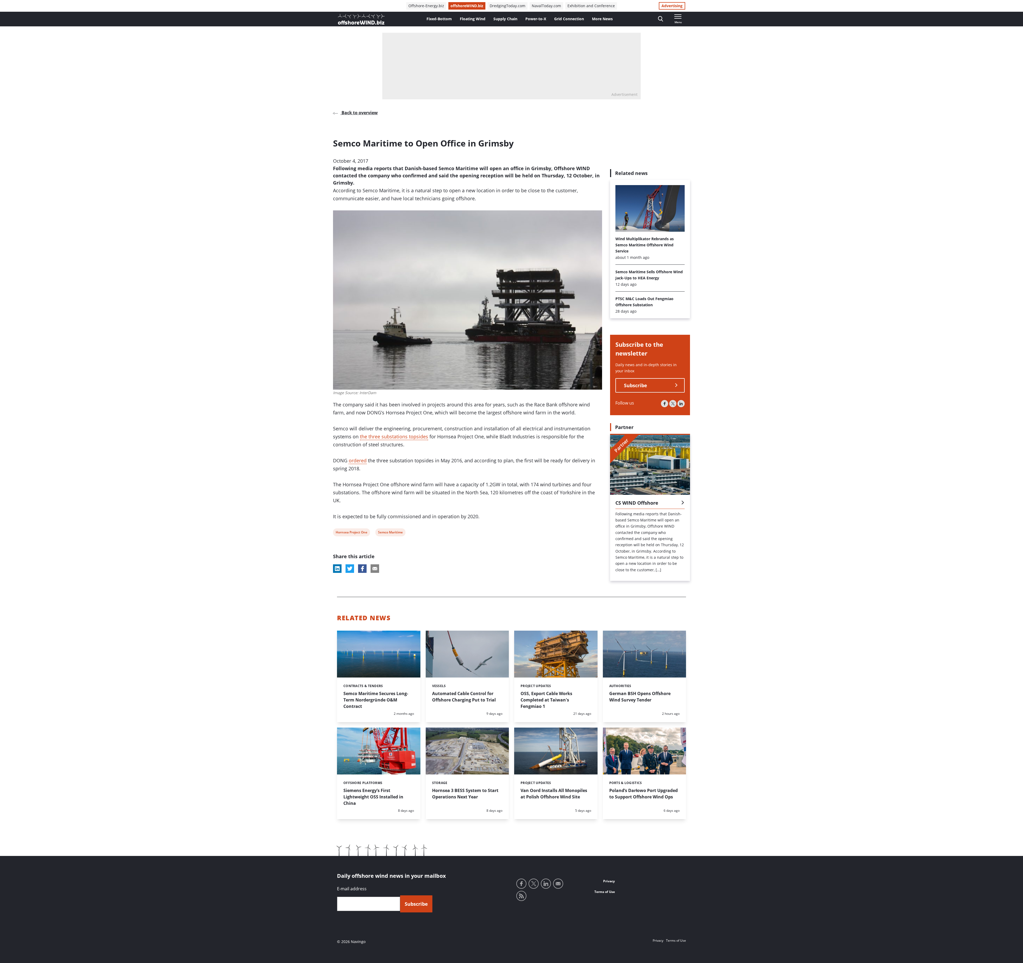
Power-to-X (535, 18)
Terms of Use (604, 891)
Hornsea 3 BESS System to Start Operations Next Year (465, 793)
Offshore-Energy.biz (426, 5)
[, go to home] (361, 19)
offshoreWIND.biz (466, 5)
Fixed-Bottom (439, 18)
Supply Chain (505, 18)
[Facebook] (664, 403)
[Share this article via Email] (375, 568)
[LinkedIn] (681, 403)
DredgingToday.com (507, 5)
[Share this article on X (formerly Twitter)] (350, 568)
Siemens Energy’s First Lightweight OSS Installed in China (373, 796)
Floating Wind (472, 18)
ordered (358, 460)
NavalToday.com (546, 5)
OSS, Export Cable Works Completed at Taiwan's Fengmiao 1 (546, 700)
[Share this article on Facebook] (362, 568)
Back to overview (359, 113)
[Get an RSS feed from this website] (521, 896)
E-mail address (352, 889)
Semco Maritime (390, 533)
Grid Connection (569, 18)
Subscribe (635, 385)
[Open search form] (661, 19)
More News (602, 18)
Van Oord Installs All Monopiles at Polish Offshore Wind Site (554, 793)
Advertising (672, 5)
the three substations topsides (394, 436)
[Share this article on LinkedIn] (337, 568)
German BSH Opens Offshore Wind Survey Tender (640, 697)
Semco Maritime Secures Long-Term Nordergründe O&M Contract (375, 700)
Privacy (609, 881)
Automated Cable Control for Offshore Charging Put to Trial (464, 697)
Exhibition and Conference (591, 5)
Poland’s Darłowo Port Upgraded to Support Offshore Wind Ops (643, 793)
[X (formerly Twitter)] (672, 403)
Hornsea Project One (351, 533)
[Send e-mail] (558, 884)
